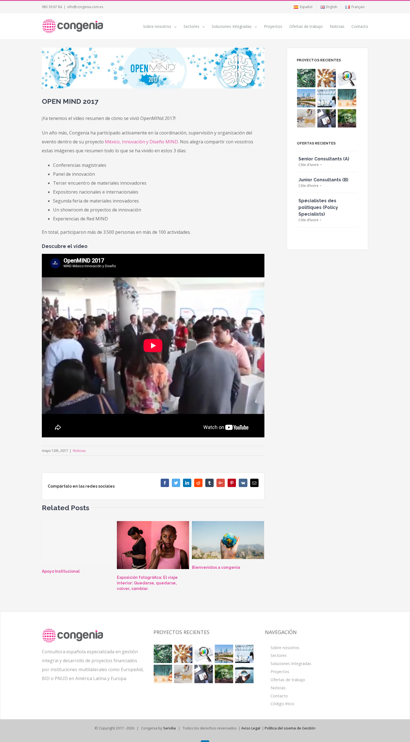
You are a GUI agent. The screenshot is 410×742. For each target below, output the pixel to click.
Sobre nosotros (285, 647)
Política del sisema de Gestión (290, 728)
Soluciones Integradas (291, 663)
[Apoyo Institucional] (78, 542)
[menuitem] (303, 7)
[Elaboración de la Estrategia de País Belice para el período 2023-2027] (326, 78)
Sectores (279, 655)
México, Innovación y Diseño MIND (141, 142)
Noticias (79, 450)
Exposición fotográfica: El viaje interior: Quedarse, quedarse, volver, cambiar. (147, 583)
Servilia (169, 728)
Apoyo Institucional (61, 571)
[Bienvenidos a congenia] (228, 540)
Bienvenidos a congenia (216, 567)
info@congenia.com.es (85, 6)
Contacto (279, 695)
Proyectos (280, 671)
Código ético (282, 703)
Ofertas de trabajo (288, 679)
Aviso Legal (250, 728)
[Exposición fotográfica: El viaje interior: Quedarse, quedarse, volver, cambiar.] (153, 545)
